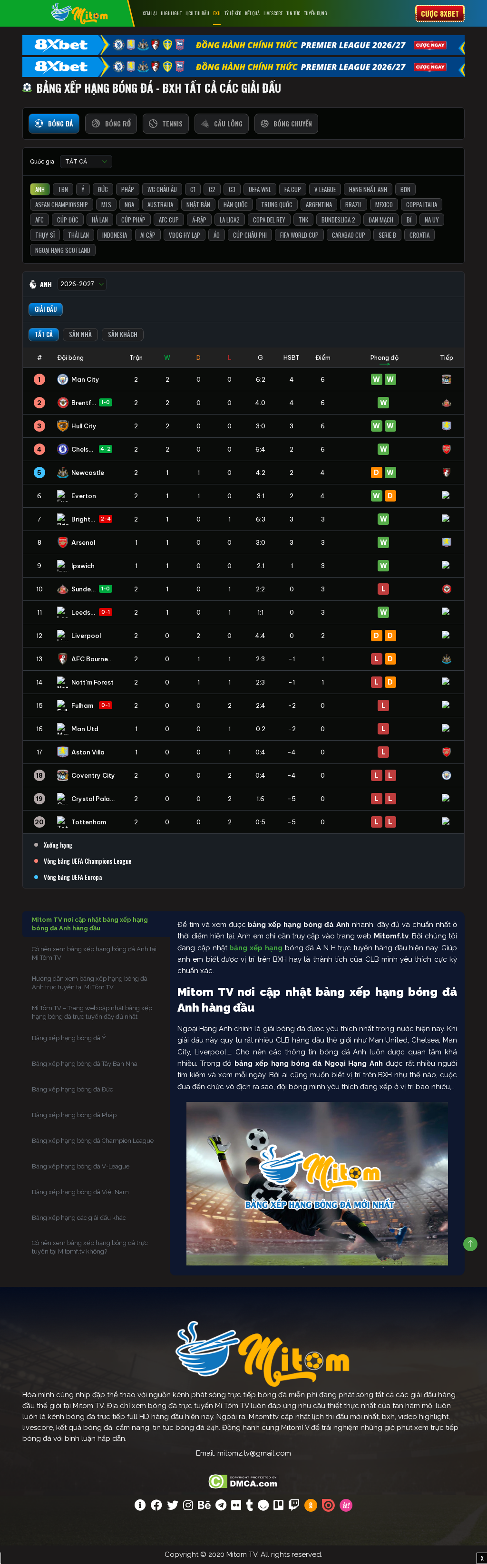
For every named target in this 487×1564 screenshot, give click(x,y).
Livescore (272, 13)
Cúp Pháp (133, 219)
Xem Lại (150, 13)
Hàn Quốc (236, 204)
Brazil (353, 204)
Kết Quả (252, 13)
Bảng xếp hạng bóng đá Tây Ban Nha (84, 1063)
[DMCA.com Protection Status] (243, 1480)
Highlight (171, 13)
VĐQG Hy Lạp (184, 235)
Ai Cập (148, 235)
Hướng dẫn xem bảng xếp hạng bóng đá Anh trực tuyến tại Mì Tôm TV (89, 983)
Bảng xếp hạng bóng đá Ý (69, 1038)
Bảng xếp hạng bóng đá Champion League (93, 1140)
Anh (40, 189)
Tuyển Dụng (315, 13)
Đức (103, 189)
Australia (160, 204)
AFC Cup (169, 219)
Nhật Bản (198, 204)
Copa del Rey (269, 219)
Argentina (319, 204)
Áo (217, 235)
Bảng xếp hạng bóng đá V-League (80, 1166)
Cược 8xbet (440, 13)
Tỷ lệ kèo (232, 13)
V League (325, 189)
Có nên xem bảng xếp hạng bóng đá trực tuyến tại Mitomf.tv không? (90, 1247)
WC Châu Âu (162, 189)
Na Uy (432, 219)
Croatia (419, 235)
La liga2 (230, 219)
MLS (106, 204)
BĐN (405, 189)
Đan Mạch (381, 219)
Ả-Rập (199, 219)
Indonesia (114, 235)
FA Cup (292, 189)
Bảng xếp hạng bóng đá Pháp (74, 1115)
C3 (232, 189)
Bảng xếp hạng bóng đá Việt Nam (80, 1192)
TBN (63, 189)
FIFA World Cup (299, 235)
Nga (129, 204)
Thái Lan (78, 235)
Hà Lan (100, 219)
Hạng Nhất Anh (368, 189)
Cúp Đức (67, 219)
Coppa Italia (421, 204)
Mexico (384, 204)
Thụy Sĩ (45, 235)
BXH (217, 13)
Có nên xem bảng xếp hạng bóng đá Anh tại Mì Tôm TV (94, 953)
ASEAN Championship (61, 204)
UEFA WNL (260, 189)
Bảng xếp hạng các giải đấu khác (79, 1217)
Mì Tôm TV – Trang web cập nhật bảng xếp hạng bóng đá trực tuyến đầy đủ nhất (92, 1012)
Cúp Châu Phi (250, 235)
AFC (39, 219)
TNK (303, 219)
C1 (192, 189)
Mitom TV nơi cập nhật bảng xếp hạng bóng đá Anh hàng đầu (90, 924)
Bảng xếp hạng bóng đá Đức (72, 1089)
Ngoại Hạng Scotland (62, 250)
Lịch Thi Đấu (197, 13)
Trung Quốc (276, 204)
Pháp (127, 189)
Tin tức (293, 13)
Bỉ (409, 219)
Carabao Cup (348, 235)
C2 (212, 189)
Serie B (387, 235)
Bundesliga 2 (338, 219)
